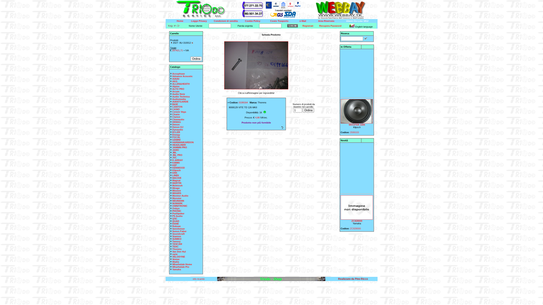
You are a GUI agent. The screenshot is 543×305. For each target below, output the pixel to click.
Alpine (175, 86)
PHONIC (176, 211)
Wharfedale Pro (180, 267)
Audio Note (178, 94)
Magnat (176, 180)
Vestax (175, 259)
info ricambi (199, 279)
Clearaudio (178, 119)
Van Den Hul (179, 251)
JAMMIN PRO (179, 147)
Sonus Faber (179, 231)
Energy (176, 134)
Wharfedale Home (182, 264)
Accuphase (178, 73)
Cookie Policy (252, 21)
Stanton (176, 236)
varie (175, 254)
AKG (175, 81)
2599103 (354, 129)
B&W (175, 104)
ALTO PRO (178, 89)
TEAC (175, 246)
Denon (176, 124)
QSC (174, 218)
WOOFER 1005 (357, 121)
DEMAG (176, 122)
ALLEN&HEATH (181, 84)
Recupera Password (330, 26)
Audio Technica (181, 96)
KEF (174, 165)
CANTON (177, 106)
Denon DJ (177, 127)
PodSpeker (178, 213)
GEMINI (176, 140)
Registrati (307, 26)
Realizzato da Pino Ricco (353, 278)
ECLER (176, 132)
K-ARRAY (177, 160)
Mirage (176, 188)
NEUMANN (178, 201)
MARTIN (176, 183)
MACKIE (176, 178)
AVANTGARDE (180, 101)
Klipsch (176, 170)
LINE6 (175, 175)
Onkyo (176, 208)
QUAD (175, 221)
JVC (174, 157)
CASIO (176, 109)
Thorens (177, 249)
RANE (175, 223)
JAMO (175, 150)
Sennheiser (178, 228)
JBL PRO (177, 155)
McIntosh (177, 185)
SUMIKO (177, 239)
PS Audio (177, 216)
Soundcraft (178, 234)
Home (180, 21)
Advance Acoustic (182, 76)
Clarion (176, 117)
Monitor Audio (180, 195)
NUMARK (177, 203)
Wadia (175, 262)
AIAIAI (175, 79)
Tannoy (176, 241)
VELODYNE (178, 256)
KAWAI (176, 162)
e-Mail (302, 21)
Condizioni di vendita (226, 21)
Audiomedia (179, 99)
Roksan (176, 226)
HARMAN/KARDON (183, 142)
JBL (174, 152)
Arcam (175, 91)
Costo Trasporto (279, 21)
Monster (176, 198)
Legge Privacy (199, 21)
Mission (176, 190)
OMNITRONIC (180, 206)
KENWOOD (178, 167)
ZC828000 (356, 217)
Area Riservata (326, 21)
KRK (174, 173)
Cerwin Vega (179, 112)
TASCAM (177, 244)
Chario (176, 114)
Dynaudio (177, 129)
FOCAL (176, 137)
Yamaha (176, 269)
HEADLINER (179, 145)
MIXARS (176, 193)
